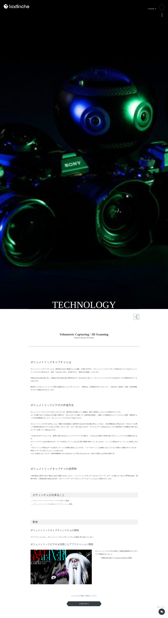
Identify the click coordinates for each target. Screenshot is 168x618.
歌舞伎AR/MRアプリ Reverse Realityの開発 (116, 558)
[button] (152, 8)
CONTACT (84, 604)
